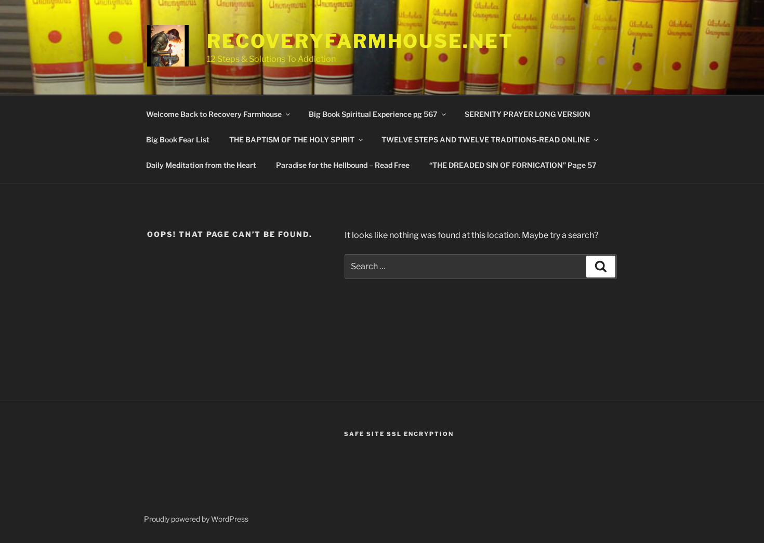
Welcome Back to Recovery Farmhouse (214, 114)
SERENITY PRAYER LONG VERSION (527, 114)
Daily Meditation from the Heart (201, 165)
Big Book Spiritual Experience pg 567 (373, 114)
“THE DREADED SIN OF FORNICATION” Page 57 (513, 165)
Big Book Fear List (177, 139)
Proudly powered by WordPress (196, 518)
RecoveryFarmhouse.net (360, 41)
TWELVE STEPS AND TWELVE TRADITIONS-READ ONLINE (485, 139)
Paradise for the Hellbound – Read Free (343, 165)
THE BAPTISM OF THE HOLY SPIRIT (291, 139)
